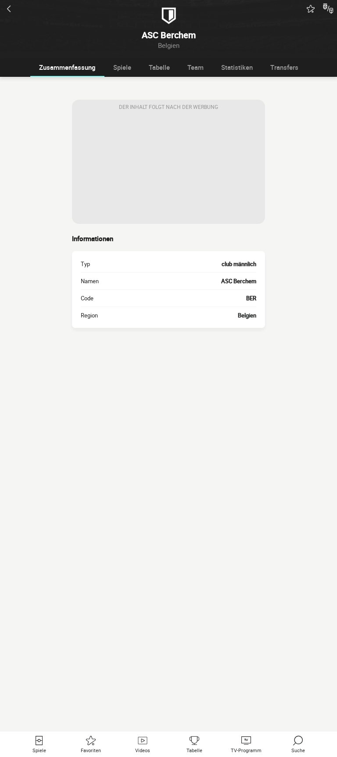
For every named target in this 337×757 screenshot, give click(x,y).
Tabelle (159, 67)
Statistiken (237, 67)
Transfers (284, 67)
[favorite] (310, 9)
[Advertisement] (168, 169)
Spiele (122, 67)
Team (195, 67)
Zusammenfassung (67, 67)
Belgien (247, 315)
